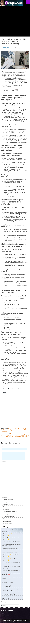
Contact (25, 620)
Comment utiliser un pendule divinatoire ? (11, 541)
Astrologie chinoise (7, 502)
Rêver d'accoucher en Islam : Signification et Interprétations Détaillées (11, 563)
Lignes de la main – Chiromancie (10, 511)
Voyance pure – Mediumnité (9, 516)
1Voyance (4, 47)
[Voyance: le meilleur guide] (11, 5)
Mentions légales (18, 620)
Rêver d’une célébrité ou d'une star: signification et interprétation (9, 581)
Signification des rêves (8, 504)
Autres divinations (7, 521)
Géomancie (5, 518)
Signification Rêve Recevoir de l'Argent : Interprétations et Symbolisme (11, 589)
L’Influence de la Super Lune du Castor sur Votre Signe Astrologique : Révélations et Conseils (14, 430)
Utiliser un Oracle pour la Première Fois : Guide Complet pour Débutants (12, 585)
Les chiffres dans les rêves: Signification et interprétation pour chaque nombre (11, 551)
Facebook (3, 616)
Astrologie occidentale (8, 499)
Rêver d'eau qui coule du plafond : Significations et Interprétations (9, 593)
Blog (8, 47)
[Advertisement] (15, 21)
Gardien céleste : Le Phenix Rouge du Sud (11, 570)
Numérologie (6, 514)
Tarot (4, 506)
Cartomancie (6, 509)
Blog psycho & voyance (8, 523)
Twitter (2, 613)
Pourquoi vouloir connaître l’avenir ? (10, 548)
